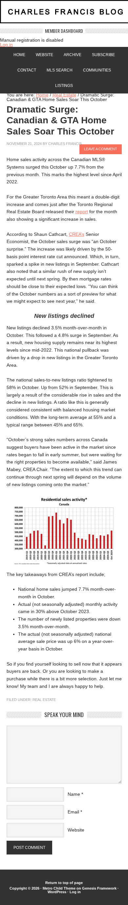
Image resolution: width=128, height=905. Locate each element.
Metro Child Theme (59, 888)
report (81, 211)
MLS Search (60, 70)
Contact (26, 70)
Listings (64, 85)
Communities (97, 70)
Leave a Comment (100, 149)
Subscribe (103, 54)
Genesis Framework (99, 888)
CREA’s (76, 234)
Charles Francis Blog (64, 14)
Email (73, 811)
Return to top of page (64, 883)
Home (19, 54)
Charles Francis (65, 144)
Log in (6, 44)
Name (74, 794)
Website (44, 54)
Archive (72, 54)
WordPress (57, 892)
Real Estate (44, 700)
